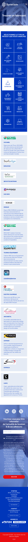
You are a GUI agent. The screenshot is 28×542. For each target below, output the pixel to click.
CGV (14, 539)
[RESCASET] (8, 225)
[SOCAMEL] (8, 138)
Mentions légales (14, 536)
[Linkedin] (7, 411)
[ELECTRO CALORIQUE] (8, 288)
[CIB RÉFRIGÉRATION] (8, 273)
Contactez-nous (14, 515)
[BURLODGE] (8, 161)
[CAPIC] (8, 377)
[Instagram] (14, 411)
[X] (21, 411)
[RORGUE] (8, 202)
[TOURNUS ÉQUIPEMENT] (8, 247)
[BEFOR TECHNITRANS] (8, 175)
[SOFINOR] (8, 336)
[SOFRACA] (8, 362)
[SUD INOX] (8, 189)
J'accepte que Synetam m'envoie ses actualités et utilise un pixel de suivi (15, 438)
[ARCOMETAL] (8, 310)
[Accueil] (10, 4)
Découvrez (14, 525)
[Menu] (26, 4)
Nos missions (14, 504)
